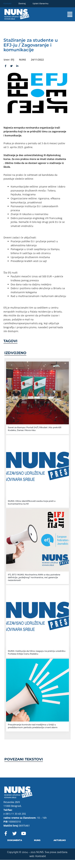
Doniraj (22, 3)
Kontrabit (40, 856)
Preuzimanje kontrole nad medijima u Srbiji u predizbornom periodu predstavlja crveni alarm (33, 726)
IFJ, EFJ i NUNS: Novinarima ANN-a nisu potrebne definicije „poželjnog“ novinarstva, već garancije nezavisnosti (34, 577)
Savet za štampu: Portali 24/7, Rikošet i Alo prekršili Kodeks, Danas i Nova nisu (34, 428)
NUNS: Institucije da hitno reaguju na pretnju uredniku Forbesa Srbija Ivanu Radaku (36, 652)
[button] (66, 14)
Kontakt (7, 3)
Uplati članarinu (40, 3)
